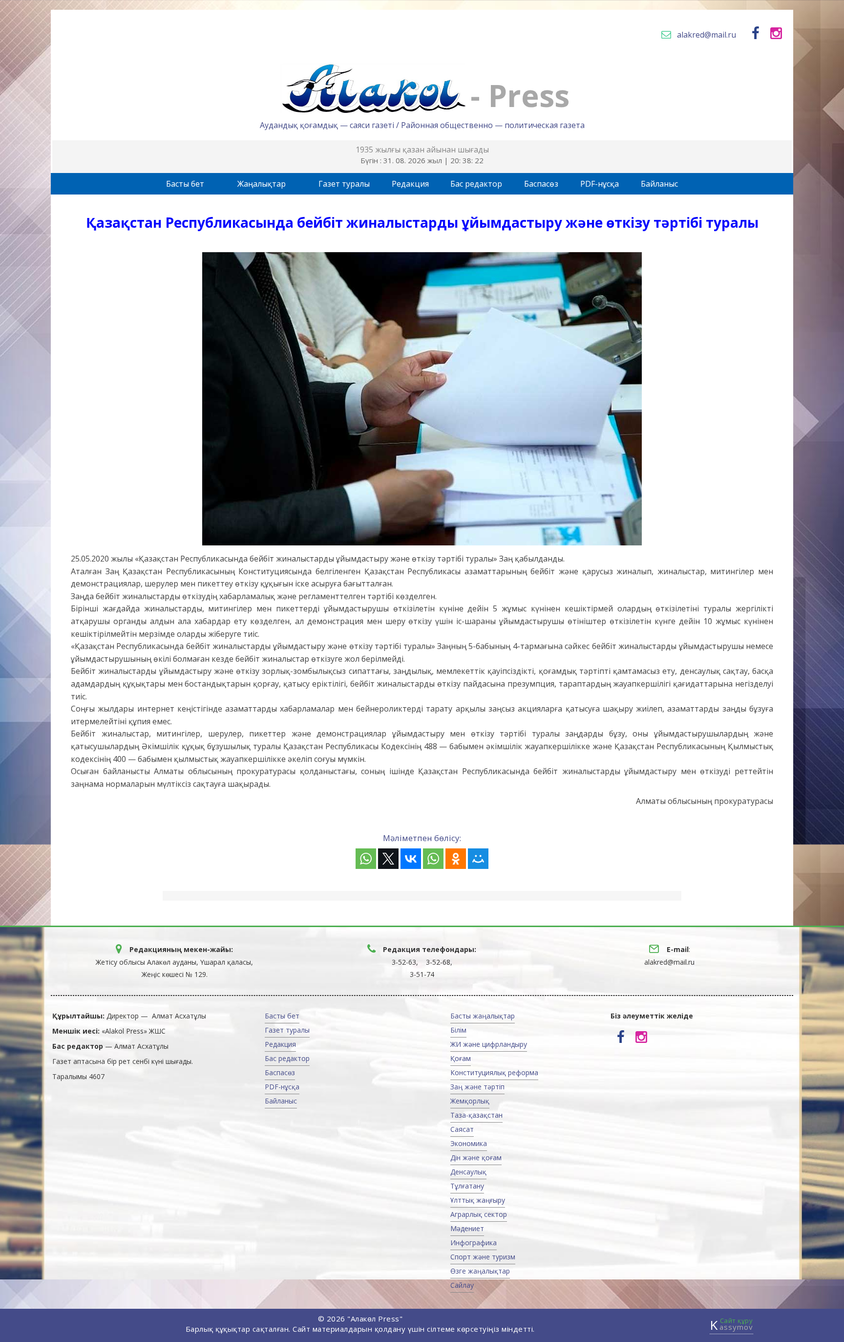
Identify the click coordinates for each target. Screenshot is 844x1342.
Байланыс (659, 183)
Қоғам (460, 1058)
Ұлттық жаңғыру (477, 1200)
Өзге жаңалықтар (480, 1271)
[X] (388, 858)
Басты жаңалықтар (482, 1015)
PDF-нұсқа (599, 183)
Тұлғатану (467, 1185)
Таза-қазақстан (476, 1115)
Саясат (462, 1129)
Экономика (468, 1143)
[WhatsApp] (366, 858)
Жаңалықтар (261, 183)
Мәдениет (467, 1228)
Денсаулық (468, 1171)
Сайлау (462, 1285)
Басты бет (185, 183)
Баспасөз (541, 183)
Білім (458, 1030)
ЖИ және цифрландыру (488, 1044)
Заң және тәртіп (477, 1086)
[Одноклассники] (455, 858)
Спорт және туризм (482, 1256)
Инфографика (473, 1242)
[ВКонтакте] (411, 858)
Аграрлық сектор (478, 1214)
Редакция (410, 183)
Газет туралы (344, 183)
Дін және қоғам (476, 1157)
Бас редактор (476, 183)
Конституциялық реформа (494, 1072)
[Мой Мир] (478, 858)
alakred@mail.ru (706, 34)
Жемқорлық (469, 1100)
